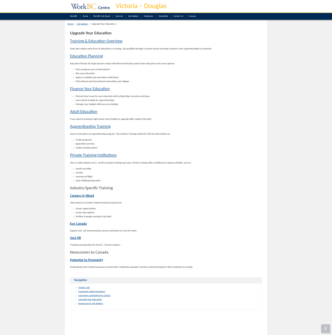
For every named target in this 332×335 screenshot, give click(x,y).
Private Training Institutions (93, 155)
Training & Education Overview (96, 41)
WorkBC (73, 16)
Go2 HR (75, 238)
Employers (148, 16)
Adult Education (83, 112)
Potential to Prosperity (86, 260)
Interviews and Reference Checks (94, 295)
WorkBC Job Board (101, 16)
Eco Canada (78, 224)
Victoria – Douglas (141, 6)
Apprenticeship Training (90, 127)
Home (85, 16)
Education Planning (86, 56)
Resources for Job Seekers (90, 303)
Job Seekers (133, 16)
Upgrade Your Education (90, 299)
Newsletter (163, 16)
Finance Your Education (90, 89)
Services (119, 16)
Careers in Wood (82, 196)
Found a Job (84, 287)
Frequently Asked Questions (91, 291)
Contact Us (178, 16)
